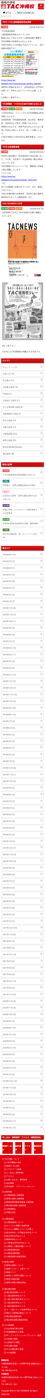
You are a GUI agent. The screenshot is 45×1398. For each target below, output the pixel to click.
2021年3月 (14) (9, 981)
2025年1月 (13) (9, 681)
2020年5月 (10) (9, 1048)
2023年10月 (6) (9, 781)
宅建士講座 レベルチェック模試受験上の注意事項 (20, 511)
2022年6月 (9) (9, 888)
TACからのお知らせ (25, 13)
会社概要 (10, 1183)
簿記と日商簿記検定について (18, 1313)
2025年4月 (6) (9, 661)
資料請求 (18, 1148)
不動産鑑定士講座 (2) (12, 414)
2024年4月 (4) (9, 741)
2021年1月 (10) (9, 994)
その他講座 (9, 1325)
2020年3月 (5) (9, 1061)
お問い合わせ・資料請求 (16, 1179)
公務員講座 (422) (10, 434)
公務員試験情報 (13, 1253)
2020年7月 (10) (9, 1034)
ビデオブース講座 (14, 1169)
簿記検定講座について (15, 1292)
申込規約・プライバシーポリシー (20, 1186)
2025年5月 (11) (9, 654)
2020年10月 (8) (9, 1014)
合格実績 (8, 1192)
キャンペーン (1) (10, 367)
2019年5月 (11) (9, 1121)
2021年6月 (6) (9, 961)
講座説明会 (38, 1148)
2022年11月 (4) (9, 854)
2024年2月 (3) (9, 754)
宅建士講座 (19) (9, 427)
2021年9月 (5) (9, 941)
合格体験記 (11, 1209)
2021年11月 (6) (9, 934)
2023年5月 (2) (9, 814)
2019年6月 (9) (9, 1114)
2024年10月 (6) (9, 701)
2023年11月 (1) (9, 775)
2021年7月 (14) (9, 954)
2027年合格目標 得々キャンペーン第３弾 (20, 536)
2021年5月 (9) (9, 968)
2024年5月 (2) (9, 735)
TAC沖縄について (11, 1159)
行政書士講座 (12, 1339)
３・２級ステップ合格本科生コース (21, 1309)
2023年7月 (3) (9, 801)
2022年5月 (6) (9, 894)
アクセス (27, 1148)
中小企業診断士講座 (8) (13, 407)
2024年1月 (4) (9, 761)
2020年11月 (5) (9, 1008)
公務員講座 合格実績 (15, 1195)
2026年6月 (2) (9, 568)
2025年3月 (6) (9, 668)
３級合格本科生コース (15, 1306)
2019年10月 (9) (9, 1094)
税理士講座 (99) (9, 440)
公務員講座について (15, 1222)
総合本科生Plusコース (15, 1236)
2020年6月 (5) (9, 1041)
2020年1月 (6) (9, 1074)
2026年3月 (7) (9, 588)
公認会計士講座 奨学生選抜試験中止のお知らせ (20, 497)
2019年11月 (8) (9, 1088)
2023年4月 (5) (9, 821)
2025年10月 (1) (9, 621)
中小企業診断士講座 (15, 1349)
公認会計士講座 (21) (11, 400)
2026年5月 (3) (9, 575)
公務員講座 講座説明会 (16, 1256)
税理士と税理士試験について (18, 1275)
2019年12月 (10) (10, 1081)
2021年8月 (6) (9, 948)
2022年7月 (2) (9, 881)
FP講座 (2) (7, 394)
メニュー (41, 7)
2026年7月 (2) (9, 561)
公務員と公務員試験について (18, 1246)
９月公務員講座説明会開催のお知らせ (19, 475)
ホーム (8, 13)
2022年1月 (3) (9, 921)
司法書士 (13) (8, 380)
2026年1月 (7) (9, 601)
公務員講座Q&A (13, 1250)
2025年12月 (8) (9, 608)
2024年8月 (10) (9, 714)
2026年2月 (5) (9, 595)
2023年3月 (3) (9, 828)
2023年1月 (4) (9, 841)
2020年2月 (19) (9, 1068)
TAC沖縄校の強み (13, 1162)
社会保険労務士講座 (15, 1328)
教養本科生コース (14, 1239)
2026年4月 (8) (9, 581)
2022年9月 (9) (9, 868)
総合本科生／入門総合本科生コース (21, 1232)
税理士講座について (15, 1265)
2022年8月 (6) (9, 874)
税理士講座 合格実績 (15, 1198)
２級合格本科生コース (15, 1303)
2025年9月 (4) (9, 628)
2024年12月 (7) (9, 688)
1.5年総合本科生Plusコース (18, 1243)
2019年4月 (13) (9, 1128)
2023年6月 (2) (9, 808)
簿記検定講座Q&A (13, 1316)
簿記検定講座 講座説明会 (17, 1320)
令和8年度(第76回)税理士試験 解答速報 (20, 523)
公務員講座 (9, 1219)
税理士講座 (9, 1262)
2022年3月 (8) (9, 908)
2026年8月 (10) (9, 555)
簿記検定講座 (10, 1289)
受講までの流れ (13, 1166)
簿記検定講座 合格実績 (16, 1205)
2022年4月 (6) (9, 901)
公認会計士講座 (13, 1342)
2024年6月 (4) (9, 728)
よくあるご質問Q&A (14, 1173)
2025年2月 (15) (9, 675)
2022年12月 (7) (9, 848)
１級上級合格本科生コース (17, 1299)
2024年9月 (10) (9, 708)
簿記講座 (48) (8, 454)
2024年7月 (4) (9, 721)
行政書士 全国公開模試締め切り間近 (19, 485)
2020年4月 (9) (9, 1054)
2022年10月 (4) (9, 861)
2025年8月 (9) (9, 635)
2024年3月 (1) (9, 748)
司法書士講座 (12, 1346)
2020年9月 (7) (9, 1021)
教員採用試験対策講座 (12, 447)
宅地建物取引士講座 (15, 1332)
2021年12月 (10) (10, 928)
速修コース (11, 1272)
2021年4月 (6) (9, 974)
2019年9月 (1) (9, 1101)
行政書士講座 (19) (10, 387)
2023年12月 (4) (9, 768)
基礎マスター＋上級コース (17, 1269)
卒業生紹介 (11, 1212)
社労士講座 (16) (9, 420)
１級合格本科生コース (15, 1296)
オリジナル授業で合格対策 (17, 1225)
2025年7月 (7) (9, 641)
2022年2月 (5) (9, 914)
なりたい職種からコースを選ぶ (19, 1229)
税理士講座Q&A (13, 1279)
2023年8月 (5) (9, 794)
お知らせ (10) (8, 374)
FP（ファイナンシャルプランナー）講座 (23, 1335)
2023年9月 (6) (9, 788)
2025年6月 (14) (9, 648)
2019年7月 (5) (9, 1108)
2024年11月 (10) (10, 695)
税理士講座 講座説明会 (16, 1282)
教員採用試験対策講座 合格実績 (20, 1202)
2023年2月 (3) (9, 834)
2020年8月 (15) (9, 1028)
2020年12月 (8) (9, 1001)
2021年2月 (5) (9, 988)
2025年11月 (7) (9, 614)
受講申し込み (7, 1148)
